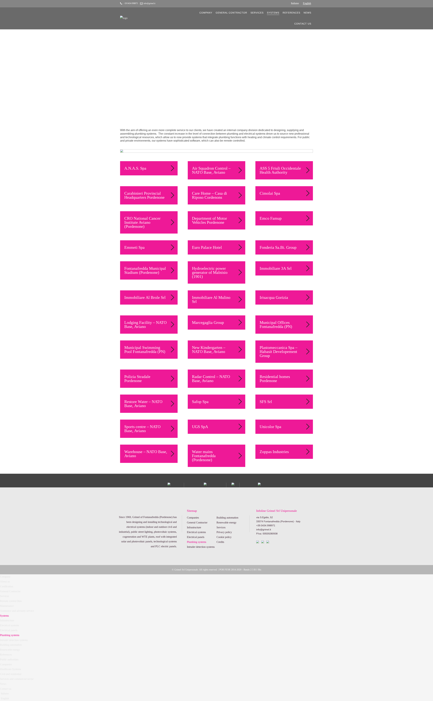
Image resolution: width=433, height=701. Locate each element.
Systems (273, 12)
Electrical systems (196, 532)
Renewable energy (226, 522)
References (291, 12)
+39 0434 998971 (131, 3)
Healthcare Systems (10, 669)
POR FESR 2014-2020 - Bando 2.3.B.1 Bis (240, 569)
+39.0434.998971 (265, 525)
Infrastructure (194, 527)
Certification (6, 586)
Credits (220, 542)
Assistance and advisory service (17, 610)
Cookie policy (224, 537)
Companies (193, 517)
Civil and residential (10, 674)
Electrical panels (195, 537)
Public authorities (9, 659)
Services (257, 12)
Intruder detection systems (201, 546)
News (307, 12)
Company (205, 12)
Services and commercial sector (16, 678)
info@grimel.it (149, 3)
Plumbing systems (196, 542)
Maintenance (7, 605)
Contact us (302, 23)
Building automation (227, 517)
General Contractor (231, 12)
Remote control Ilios (11, 601)
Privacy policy (224, 532)
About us (5, 581)
